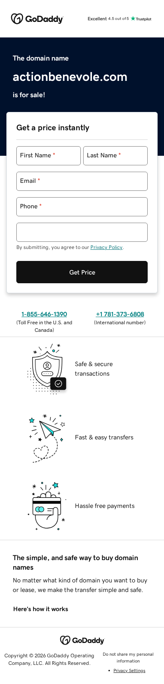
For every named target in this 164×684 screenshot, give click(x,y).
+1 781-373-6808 (120, 314)
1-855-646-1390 (44, 314)
